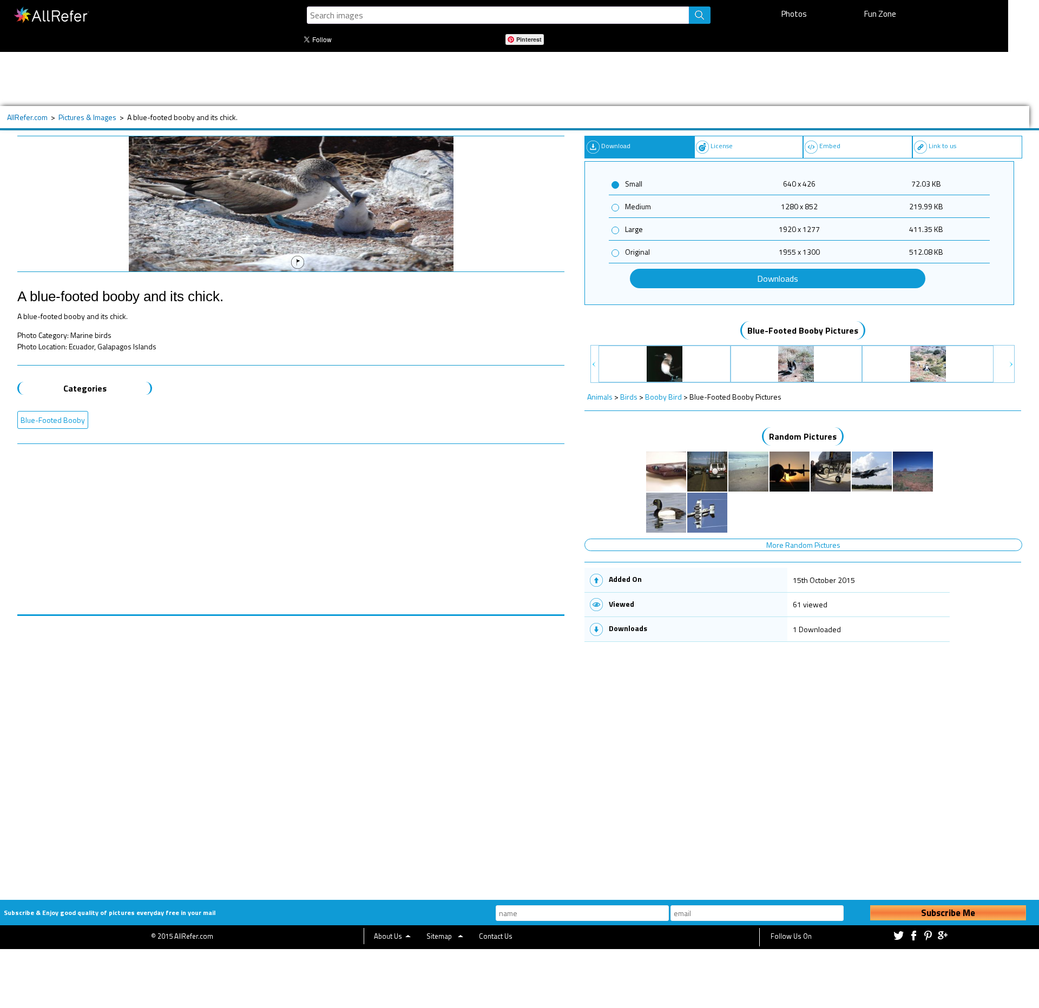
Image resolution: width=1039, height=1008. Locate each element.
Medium (638, 206)
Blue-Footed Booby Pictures (802, 330)
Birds (628, 396)
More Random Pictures (803, 545)
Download (615, 146)
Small (633, 183)
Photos (794, 14)
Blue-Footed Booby (53, 420)
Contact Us (495, 936)
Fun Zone (880, 14)
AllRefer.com (27, 117)
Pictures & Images (87, 117)
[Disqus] (290, 751)
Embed (829, 146)
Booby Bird (663, 396)
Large (634, 229)
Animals (600, 396)
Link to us (942, 146)
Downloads (777, 278)
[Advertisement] (366, 79)
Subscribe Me (948, 913)
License (722, 146)
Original (637, 251)
